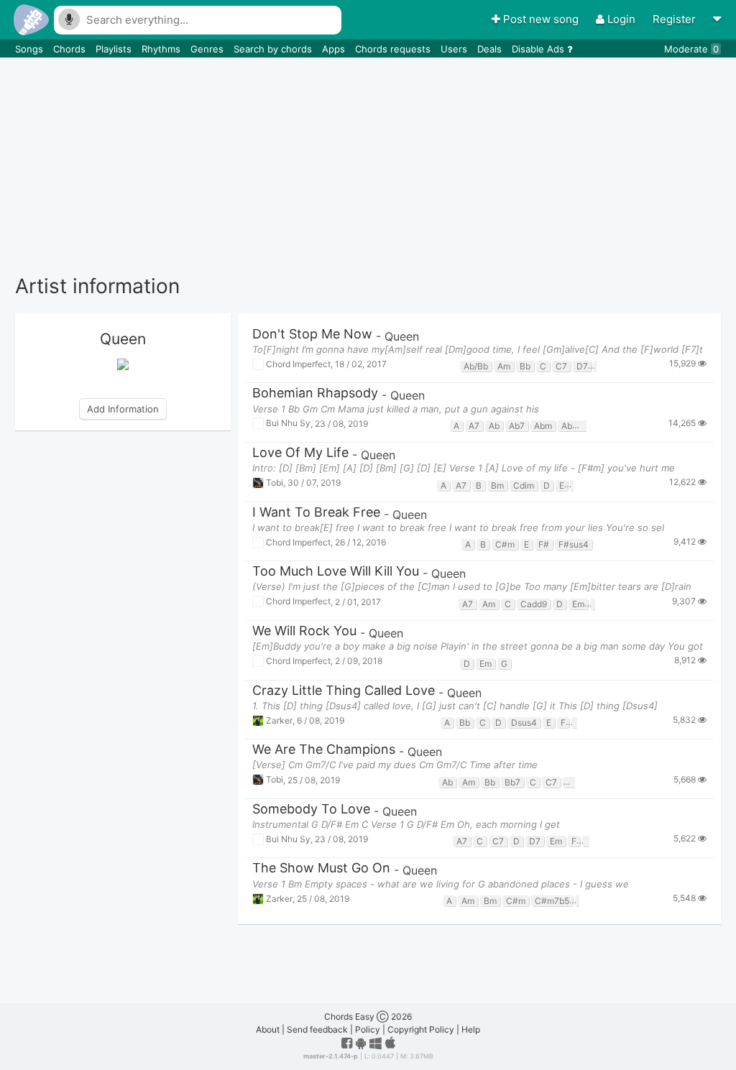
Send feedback (317, 1029)
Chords (70, 49)
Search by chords (274, 49)
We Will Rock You (304, 631)
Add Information (123, 409)
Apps (335, 49)
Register (676, 19)
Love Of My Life (300, 453)
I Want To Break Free (316, 513)
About (268, 1029)
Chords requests (394, 49)
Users (455, 49)
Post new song (540, 19)
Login (621, 19)
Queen (402, 336)
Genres (208, 49)
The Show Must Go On (321, 868)
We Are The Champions (323, 750)
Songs (30, 49)
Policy (367, 1029)
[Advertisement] (368, 165)
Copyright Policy (420, 1029)
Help (470, 1029)
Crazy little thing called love (343, 691)
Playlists (115, 49)
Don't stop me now (312, 334)
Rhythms (162, 49)
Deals (491, 49)
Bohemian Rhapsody (315, 393)
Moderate (691, 49)
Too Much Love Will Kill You (335, 571)
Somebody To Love (311, 809)
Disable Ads (539, 49)
